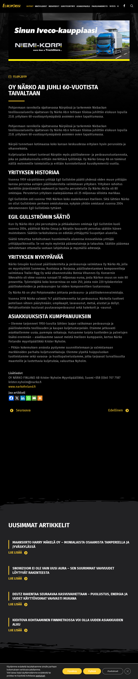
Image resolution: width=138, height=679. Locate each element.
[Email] (34, 398)
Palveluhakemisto (100, 6)
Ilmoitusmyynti (68, 6)
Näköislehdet (41, 6)
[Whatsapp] (28, 398)
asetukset (40, 675)
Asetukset (112, 671)
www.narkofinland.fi (22, 386)
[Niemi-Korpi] (69, 43)
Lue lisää (15, 552)
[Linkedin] (22, 398)
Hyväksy (72, 671)
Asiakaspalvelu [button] (83, 6)
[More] (39, 398)
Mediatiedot (54, 6)
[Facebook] (11, 398)
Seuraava (23, 410)
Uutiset (29, 6)
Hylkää (92, 671)
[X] (17, 398)
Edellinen (116, 410)
